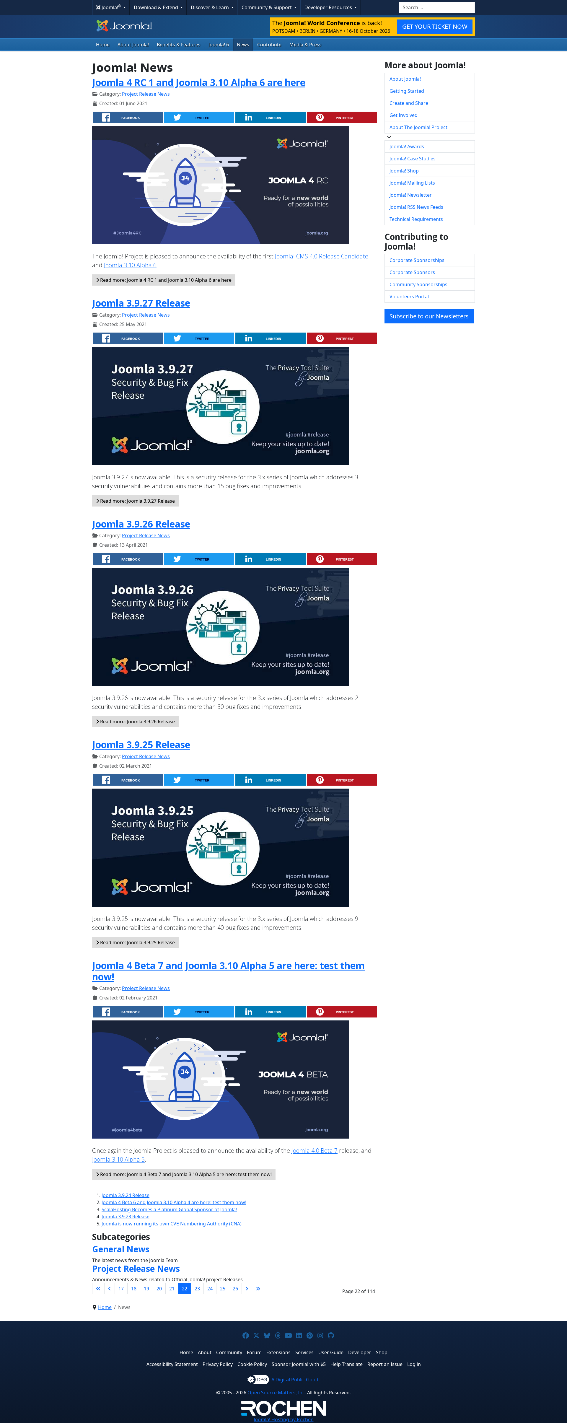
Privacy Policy (218, 1364)
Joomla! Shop (404, 170)
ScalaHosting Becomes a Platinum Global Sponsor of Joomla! (169, 1209)
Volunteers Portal (409, 296)
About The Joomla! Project (418, 127)
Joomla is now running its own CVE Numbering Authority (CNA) (172, 1223)
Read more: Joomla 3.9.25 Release (137, 942)
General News (120, 1249)
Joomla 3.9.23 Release (125, 1216)
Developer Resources (328, 7)
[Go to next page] (247, 1288)
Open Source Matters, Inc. (276, 1392)
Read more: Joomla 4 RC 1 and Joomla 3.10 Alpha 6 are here (165, 280)
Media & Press (305, 44)
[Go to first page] (98, 1288)
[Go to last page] (258, 1288)
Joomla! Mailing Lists (412, 183)
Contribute (269, 44)
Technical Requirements (416, 219)
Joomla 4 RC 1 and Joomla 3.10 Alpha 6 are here (198, 82)
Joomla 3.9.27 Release (141, 303)
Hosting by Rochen (284, 1419)
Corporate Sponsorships (417, 260)
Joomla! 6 (218, 44)
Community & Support (267, 7)
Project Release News (146, 94)
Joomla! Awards (407, 146)
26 (235, 1288)
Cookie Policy (252, 1364)
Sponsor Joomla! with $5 (299, 1364)
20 (159, 1288)
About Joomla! (133, 44)
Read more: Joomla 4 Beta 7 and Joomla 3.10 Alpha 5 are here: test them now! (185, 1174)
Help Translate (346, 1364)
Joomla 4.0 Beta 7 (314, 1151)
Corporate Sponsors (412, 272)
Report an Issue (385, 1364)
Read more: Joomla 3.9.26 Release (137, 721)
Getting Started (407, 91)
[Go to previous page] (109, 1288)
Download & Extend (156, 7)
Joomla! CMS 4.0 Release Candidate (321, 256)
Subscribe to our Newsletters (429, 316)
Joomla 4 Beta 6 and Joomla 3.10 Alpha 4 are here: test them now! (174, 1202)
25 (222, 1288)
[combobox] (437, 7)
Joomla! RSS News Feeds (416, 207)
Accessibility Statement (172, 1364)
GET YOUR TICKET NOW (434, 26)
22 (184, 1288)
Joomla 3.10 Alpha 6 (130, 265)
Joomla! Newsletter (411, 195)
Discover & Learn (210, 7)
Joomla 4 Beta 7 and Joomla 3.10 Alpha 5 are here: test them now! (228, 971)
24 (210, 1288)
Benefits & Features (179, 44)
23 (197, 1288)
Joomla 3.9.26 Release (141, 523)
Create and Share (409, 103)
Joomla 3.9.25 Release (141, 744)
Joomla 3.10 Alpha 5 (118, 1159)
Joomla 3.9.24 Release (125, 1195)
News (243, 44)
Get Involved (404, 115)
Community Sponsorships (418, 284)
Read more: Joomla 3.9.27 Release (137, 501)
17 (121, 1288)
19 (146, 1288)
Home (103, 44)
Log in (414, 1364)
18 (133, 1288)
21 (172, 1288)
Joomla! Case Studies (413, 158)
